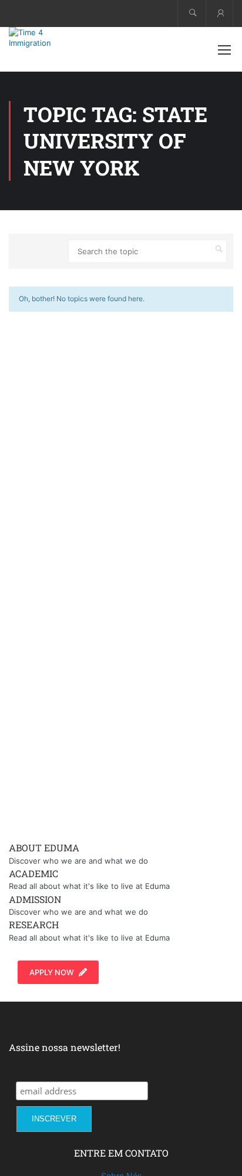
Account (219, 13)
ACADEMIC (33, 873)
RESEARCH (34, 924)
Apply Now (51, 972)
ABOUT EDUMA (44, 847)
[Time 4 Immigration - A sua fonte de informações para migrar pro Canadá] (47, 37)
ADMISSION (35, 899)
